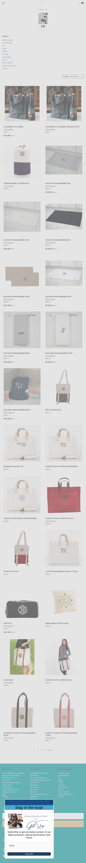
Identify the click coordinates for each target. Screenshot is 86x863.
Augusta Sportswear (9, 66)
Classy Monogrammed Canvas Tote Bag (61, 571)
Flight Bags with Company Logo (58, 680)
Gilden (4, 48)
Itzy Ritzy (5, 54)
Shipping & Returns (9, 792)
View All (5, 68)
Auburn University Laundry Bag (16, 183)
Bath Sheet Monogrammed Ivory (58, 353)
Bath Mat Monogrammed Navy (57, 240)
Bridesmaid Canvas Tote (13, 466)
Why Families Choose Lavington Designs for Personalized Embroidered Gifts (13, 775)
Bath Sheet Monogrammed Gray (17, 353)
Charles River (6, 57)
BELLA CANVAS (7, 63)
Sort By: (65, 76)
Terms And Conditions (10, 789)
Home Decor (34, 787)
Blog (3, 794)
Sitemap (5, 796)
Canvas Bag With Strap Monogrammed (61, 466)
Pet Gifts (33, 792)
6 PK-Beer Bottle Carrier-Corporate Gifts (62, 127)
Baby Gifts (34, 785)
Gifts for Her (34, 782)
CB (3, 46)
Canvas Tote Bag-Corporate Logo (59, 518)
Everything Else (7, 43)
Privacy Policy (7, 785)
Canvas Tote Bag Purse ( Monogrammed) (20, 518)
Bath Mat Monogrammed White (58, 296)
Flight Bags (8, 680)
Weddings (33, 796)
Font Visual (6, 780)
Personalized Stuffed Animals (40, 780)
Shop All (33, 799)
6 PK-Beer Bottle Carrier (13, 127)
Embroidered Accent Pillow (56, 623)
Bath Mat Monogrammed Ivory (16, 240)
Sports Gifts (34, 789)
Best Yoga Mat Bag (53, 410)
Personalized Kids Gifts (38, 778)
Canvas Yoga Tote (11, 571)
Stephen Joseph (7, 40)
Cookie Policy (7, 787)
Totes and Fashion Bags (38, 794)
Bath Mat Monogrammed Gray (57, 183)
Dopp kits (8, 623)
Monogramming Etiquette (11, 782)
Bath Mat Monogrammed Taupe (17, 296)
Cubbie (4, 51)
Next (49, 750)
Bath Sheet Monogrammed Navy (17, 410)
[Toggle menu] (3, 3)
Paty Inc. (5, 60)
